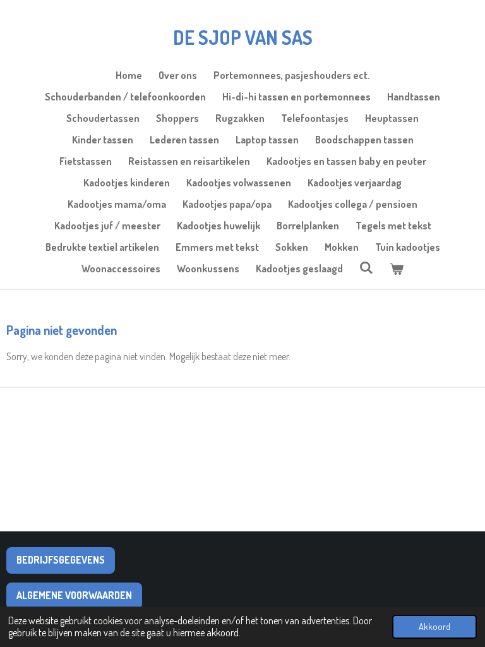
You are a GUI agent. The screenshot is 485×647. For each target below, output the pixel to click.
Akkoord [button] (434, 626)
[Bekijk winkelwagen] (396, 268)
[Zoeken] (366, 267)
